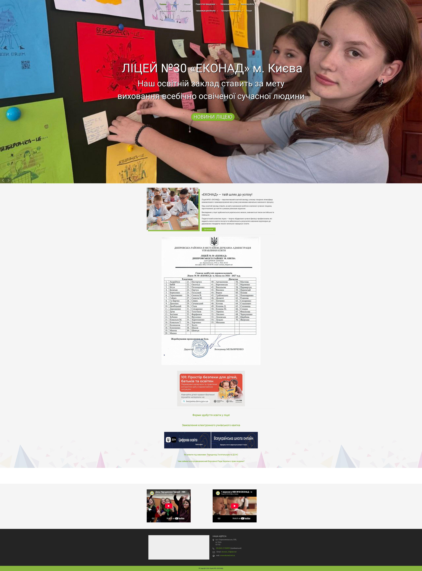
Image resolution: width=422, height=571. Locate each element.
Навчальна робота (228, 4)
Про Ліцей (173, 4)
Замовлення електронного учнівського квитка (211, 425)
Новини (187, 4)
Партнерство (185, 11)
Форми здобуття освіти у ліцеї (211, 415)
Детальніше (208, 229)
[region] (211, 91)
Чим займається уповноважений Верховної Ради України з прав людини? (211, 461)
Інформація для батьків (206, 11)
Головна (162, 4)
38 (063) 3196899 (223, 548)
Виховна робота (247, 4)
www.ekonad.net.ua (227, 555)
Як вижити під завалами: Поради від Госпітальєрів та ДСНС (211, 454)
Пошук (249, 11)
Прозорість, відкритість (231, 11)
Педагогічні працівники (205, 4)
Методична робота (167, 11)
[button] (211, 91)
